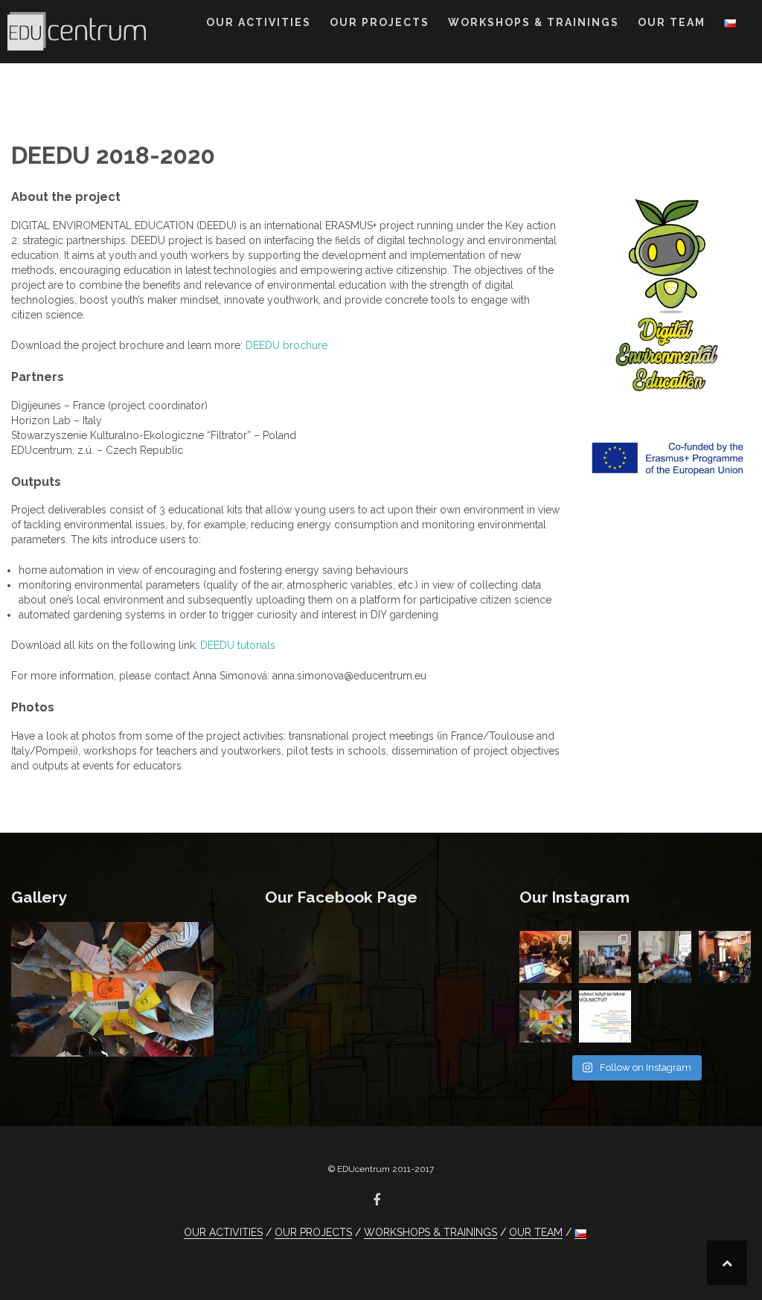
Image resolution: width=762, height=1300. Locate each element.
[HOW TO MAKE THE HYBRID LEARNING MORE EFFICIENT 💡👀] (605, 957)
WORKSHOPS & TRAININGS (533, 22)
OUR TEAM (671, 22)
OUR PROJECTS (379, 22)
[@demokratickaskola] (545, 1016)
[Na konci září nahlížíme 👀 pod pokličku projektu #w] (545, 957)
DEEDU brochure (286, 345)
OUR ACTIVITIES (258, 22)
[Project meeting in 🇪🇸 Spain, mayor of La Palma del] (725, 957)
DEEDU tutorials (237, 645)
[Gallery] (112, 988)
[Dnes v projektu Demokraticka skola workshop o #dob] (605, 1016)
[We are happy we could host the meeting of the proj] (664, 957)
